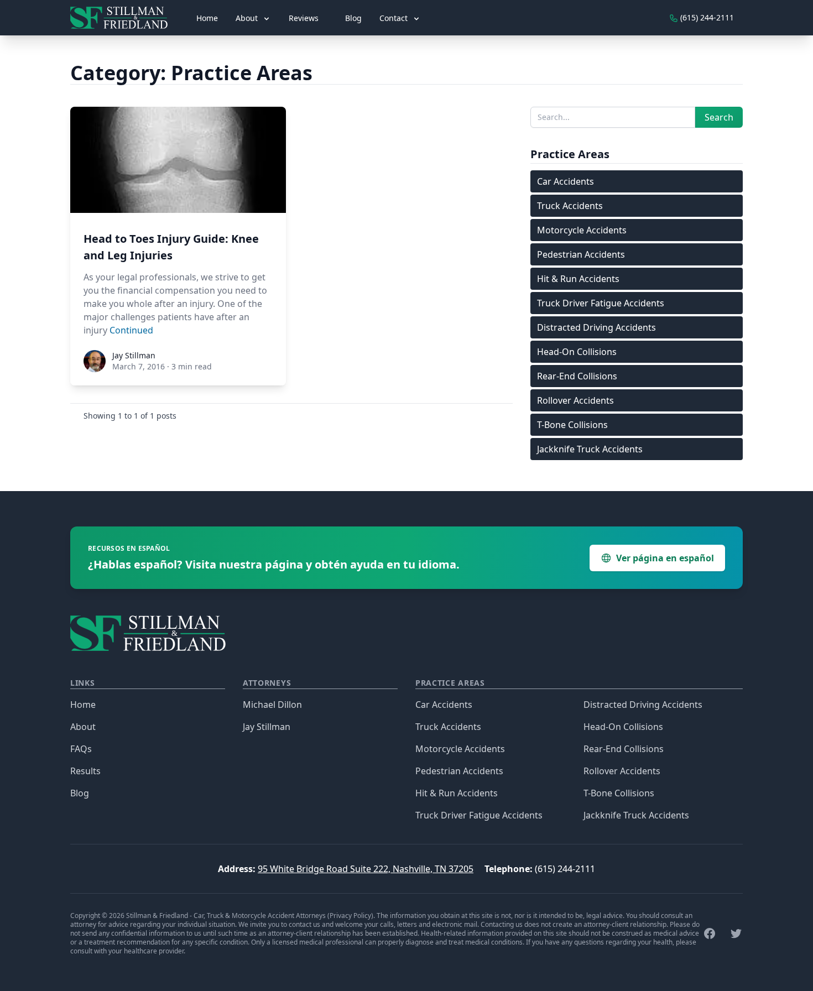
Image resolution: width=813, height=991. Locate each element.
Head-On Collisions (577, 352)
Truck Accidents (570, 206)
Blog (353, 18)
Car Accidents (565, 181)
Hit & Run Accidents (578, 279)
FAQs (81, 749)
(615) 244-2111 (565, 869)
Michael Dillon (272, 704)
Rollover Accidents (575, 400)
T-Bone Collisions (572, 425)
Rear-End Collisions (577, 376)
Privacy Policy (350, 915)
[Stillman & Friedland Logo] (123, 18)
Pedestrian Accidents (581, 254)
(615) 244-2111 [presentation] (706, 17)
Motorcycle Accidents (582, 230)
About (83, 727)
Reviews (304, 18)
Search (719, 117)
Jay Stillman (266, 727)
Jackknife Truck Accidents (590, 449)
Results (85, 771)
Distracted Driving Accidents (596, 327)
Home (207, 18)
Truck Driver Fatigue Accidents (600, 303)
